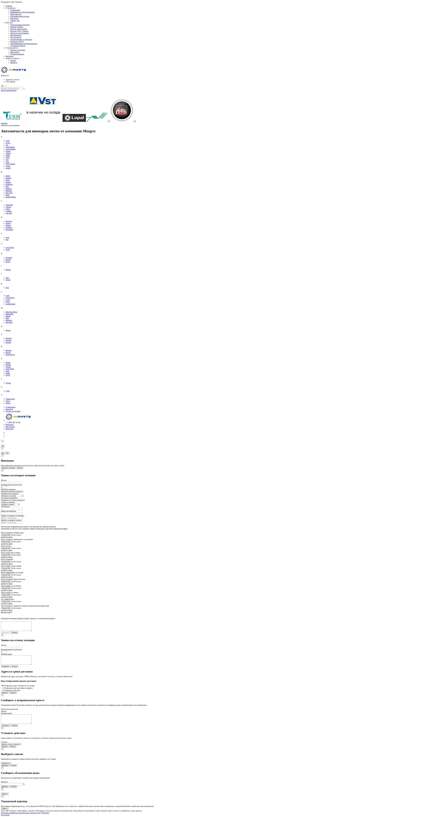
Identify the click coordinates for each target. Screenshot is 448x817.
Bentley (8, 178)
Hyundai (9, 258)
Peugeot (9, 338)
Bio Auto (9, 193)
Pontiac (8, 342)
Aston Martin (10, 149)
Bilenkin (9, 191)
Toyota (8, 383)
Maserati (9, 320)
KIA (7, 288)
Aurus (8, 166)
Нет (7, 453)
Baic (7, 186)
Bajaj (7, 195)
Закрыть (13, 693)
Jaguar (8, 280)
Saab (7, 371)
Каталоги (9, 409)
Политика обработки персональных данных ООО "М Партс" (25, 813)
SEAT (8, 375)
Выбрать (5, 693)
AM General (10, 164)
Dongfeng (9, 230)
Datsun (8, 225)
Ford (7, 238)
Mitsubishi (9, 314)
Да (3, 453)
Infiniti (8, 270)
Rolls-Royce (10, 355)
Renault (8, 350)
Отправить (5, 633)
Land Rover (10, 298)
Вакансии (9, 425)
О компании (10, 407)
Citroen (8, 207)
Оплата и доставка (13, 411)
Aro (7, 160)
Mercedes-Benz (11, 312)
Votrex (8, 403)
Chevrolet (9, 205)
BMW (8, 176)
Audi (7, 141)
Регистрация (6, 90)
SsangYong (10, 369)
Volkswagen (10, 399)
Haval (8, 262)
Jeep (7, 278)
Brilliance (9, 184)
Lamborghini (10, 304)
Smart (8, 373)
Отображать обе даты (11, 690)
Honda (8, 260)
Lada (7, 296)
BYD (8, 180)
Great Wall (10, 248)
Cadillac (9, 211)
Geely (8, 250)
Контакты (9, 56)
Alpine (8, 153)
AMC (8, 158)
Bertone (8, 189)
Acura (8, 143)
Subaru (8, 365)
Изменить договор (8, 468)
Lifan (8, 302)
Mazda (8, 316)
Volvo (8, 401)
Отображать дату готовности (19, 686)
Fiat (7, 240)
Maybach (9, 322)
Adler (8, 155)
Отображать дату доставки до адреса (18, 688)
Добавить (5, 765)
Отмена (19, 468)
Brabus (8, 182)
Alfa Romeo (10, 147)
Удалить (5, 746)
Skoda (8, 362)
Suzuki (8, 367)
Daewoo (9, 221)
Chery (8, 209)
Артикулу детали (12, 80)
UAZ (8, 391)
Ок (3, 446)
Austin (8, 168)
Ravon (8, 352)
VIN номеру (10, 82)
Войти (14, 90)
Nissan (8, 330)
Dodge (8, 223)
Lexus (8, 300)
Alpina (8, 151)
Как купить (10, 427)
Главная (9, 6)
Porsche (8, 340)
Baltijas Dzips (11, 197)
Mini (7, 318)
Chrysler (9, 213)
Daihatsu (9, 227)
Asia (7, 162)
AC (7, 145)
